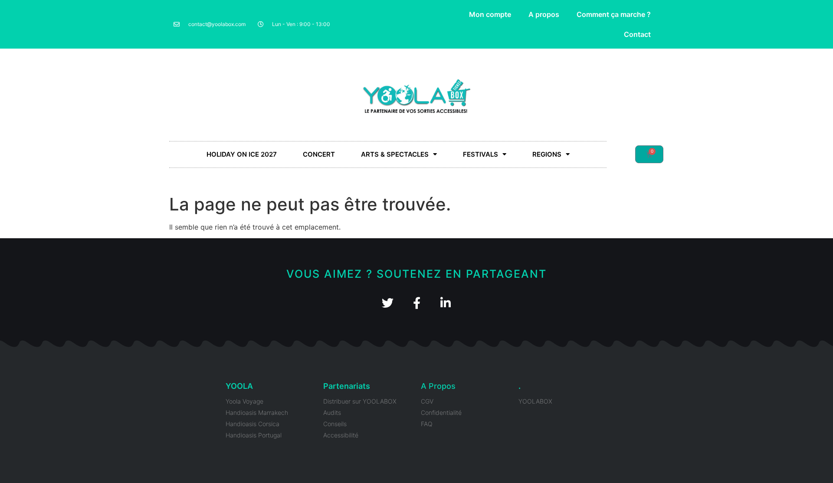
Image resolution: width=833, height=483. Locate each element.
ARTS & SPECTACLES (395, 154)
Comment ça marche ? (614, 14)
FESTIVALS (480, 154)
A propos (543, 14)
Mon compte (490, 14)
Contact (637, 34)
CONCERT (319, 154)
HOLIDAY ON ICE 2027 (242, 154)
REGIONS (546, 154)
